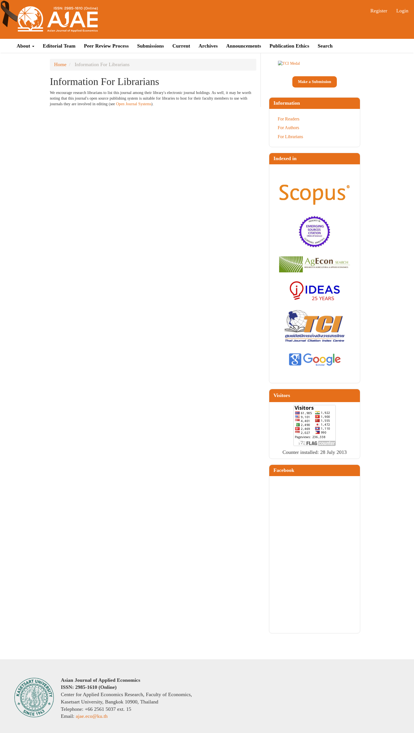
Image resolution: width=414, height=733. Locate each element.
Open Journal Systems (133, 104)
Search (325, 46)
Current (181, 46)
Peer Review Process (106, 46)
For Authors (288, 127)
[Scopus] (314, 195)
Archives (208, 46)
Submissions (150, 46)
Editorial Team (59, 46)
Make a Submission (314, 82)
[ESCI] (314, 231)
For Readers (288, 118)
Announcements (243, 46)
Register (378, 11)
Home (60, 64)
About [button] (24, 46)
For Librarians (290, 136)
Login (402, 11)
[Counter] (314, 425)
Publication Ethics (289, 46)
